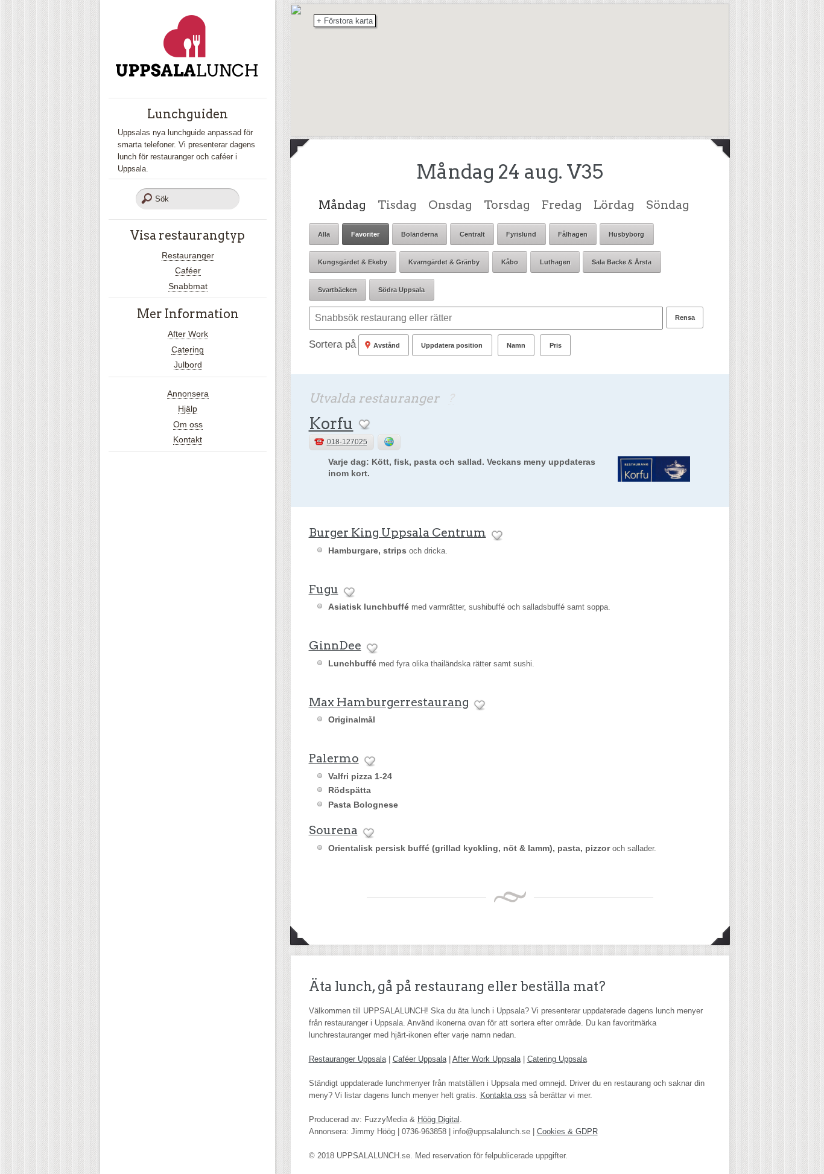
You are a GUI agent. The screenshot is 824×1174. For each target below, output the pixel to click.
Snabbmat (188, 286)
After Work (188, 334)
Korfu (331, 423)
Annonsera (188, 393)
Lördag (614, 204)
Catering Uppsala (557, 1059)
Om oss (188, 424)
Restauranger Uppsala (347, 1059)
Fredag (562, 204)
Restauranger (188, 255)
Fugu (323, 589)
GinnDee (335, 645)
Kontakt (187, 439)
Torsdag (507, 204)
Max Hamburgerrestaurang (389, 702)
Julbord (188, 364)
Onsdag (450, 204)
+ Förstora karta (345, 20)
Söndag (667, 204)
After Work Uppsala (486, 1059)
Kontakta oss (503, 1095)
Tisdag (397, 204)
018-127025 (347, 442)
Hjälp (187, 408)
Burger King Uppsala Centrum (397, 532)
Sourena (333, 830)
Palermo (334, 758)
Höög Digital (438, 1119)
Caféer (188, 270)
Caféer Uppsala (419, 1059)
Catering (187, 349)
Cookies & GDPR (567, 1131)
